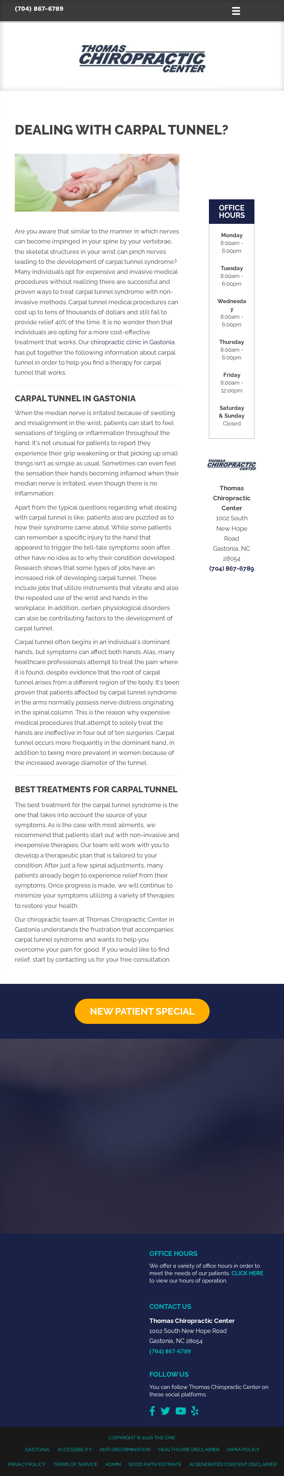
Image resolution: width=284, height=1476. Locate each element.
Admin (113, 1464)
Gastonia (37, 1449)
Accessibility (74, 1449)
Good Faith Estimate (155, 1464)
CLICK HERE (247, 1273)
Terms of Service (75, 1464)
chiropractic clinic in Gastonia (133, 342)
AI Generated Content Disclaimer (233, 1464)
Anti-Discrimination (125, 1449)
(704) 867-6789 (39, 8)
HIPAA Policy (243, 1449)
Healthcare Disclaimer (188, 1449)
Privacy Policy (26, 1464)
